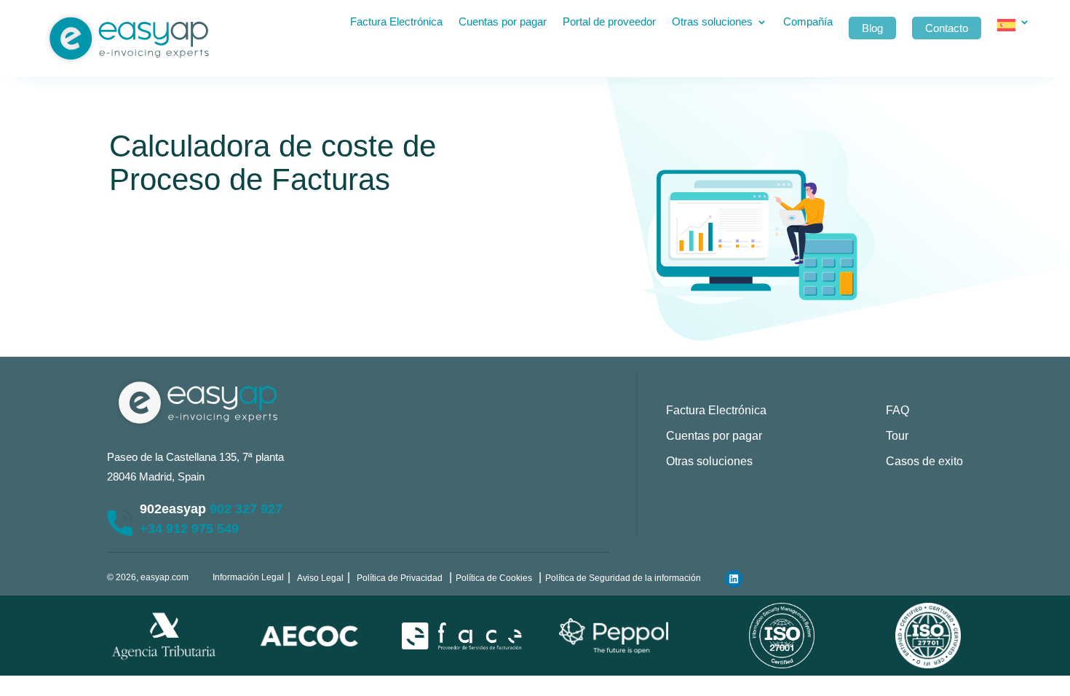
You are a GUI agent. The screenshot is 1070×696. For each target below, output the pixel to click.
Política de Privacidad (400, 578)
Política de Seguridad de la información (623, 578)
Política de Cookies (494, 578)
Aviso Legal (320, 578)
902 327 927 (246, 509)
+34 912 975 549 (189, 528)
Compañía (808, 22)
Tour (897, 436)
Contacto (946, 28)
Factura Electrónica (396, 22)
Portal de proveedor (609, 22)
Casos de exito (924, 461)
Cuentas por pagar (503, 22)
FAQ (897, 410)
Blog (872, 28)
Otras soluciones (712, 22)
